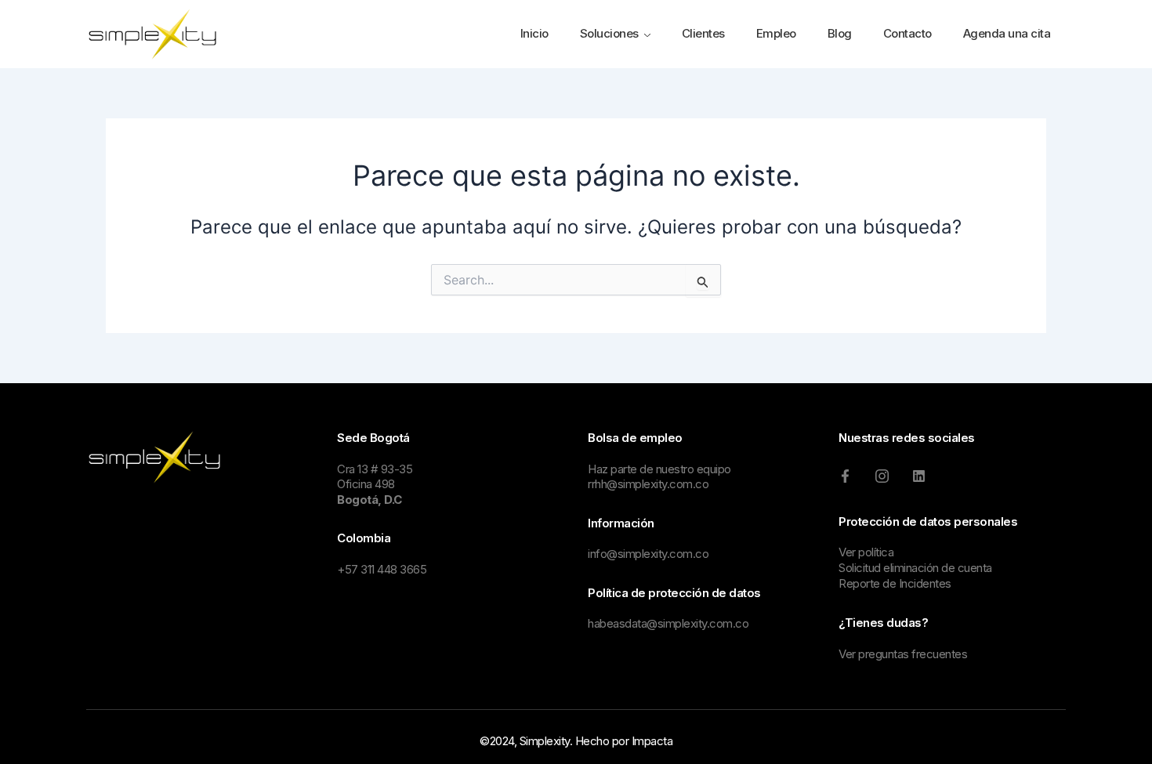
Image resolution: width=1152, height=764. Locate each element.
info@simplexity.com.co (648, 553)
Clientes (703, 33)
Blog (840, 33)
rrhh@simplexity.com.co (648, 483)
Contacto (907, 33)
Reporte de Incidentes (895, 583)
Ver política (866, 552)
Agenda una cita (1007, 33)
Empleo (776, 33)
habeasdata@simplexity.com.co (668, 623)
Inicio (534, 33)
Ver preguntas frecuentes (903, 653)
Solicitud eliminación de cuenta (915, 567)
